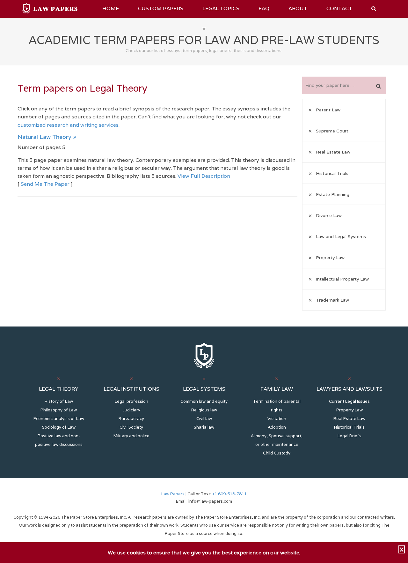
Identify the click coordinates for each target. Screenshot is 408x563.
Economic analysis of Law (58, 418)
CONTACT (339, 8)
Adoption (277, 427)
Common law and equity (204, 401)
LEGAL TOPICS (220, 8)
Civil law (204, 418)
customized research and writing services (68, 125)
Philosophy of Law (58, 410)
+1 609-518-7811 (229, 494)
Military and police (131, 436)
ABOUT (297, 8)
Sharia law (204, 427)
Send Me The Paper (45, 184)
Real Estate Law (349, 418)
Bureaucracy (131, 418)
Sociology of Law (59, 427)
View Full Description (204, 176)
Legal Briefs (349, 436)
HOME (110, 8)
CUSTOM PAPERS (160, 8)
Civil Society (131, 427)
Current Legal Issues (349, 401)
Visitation (276, 418)
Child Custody (276, 453)
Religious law (204, 410)
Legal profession (131, 401)
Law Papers (173, 494)
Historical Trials (349, 427)
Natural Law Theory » (47, 136)
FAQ (264, 8)
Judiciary (131, 410)
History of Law (59, 401)
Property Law (349, 410)
